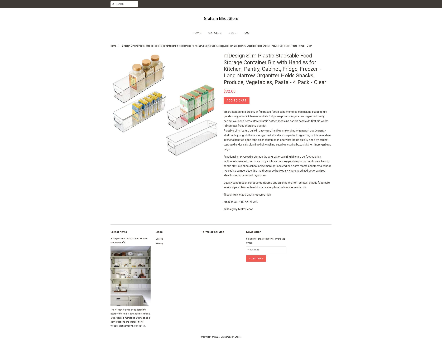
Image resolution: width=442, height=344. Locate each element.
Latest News (118, 232)
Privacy (159, 243)
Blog (233, 33)
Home (197, 33)
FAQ (246, 33)
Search (159, 238)
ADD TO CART (237, 100)
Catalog (215, 33)
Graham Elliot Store (231, 336)
